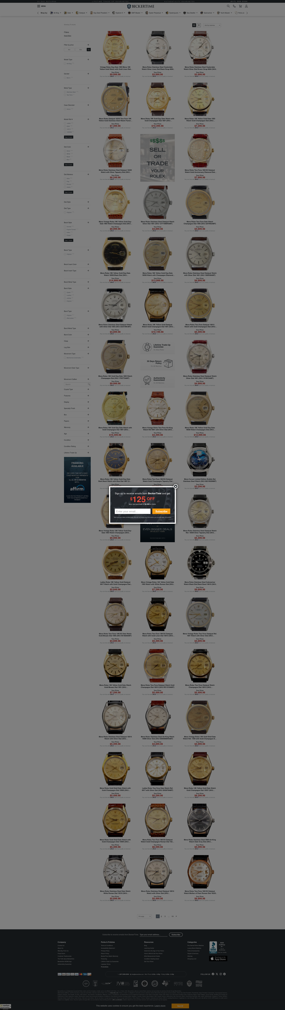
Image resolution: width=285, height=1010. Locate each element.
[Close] (175, 486)
